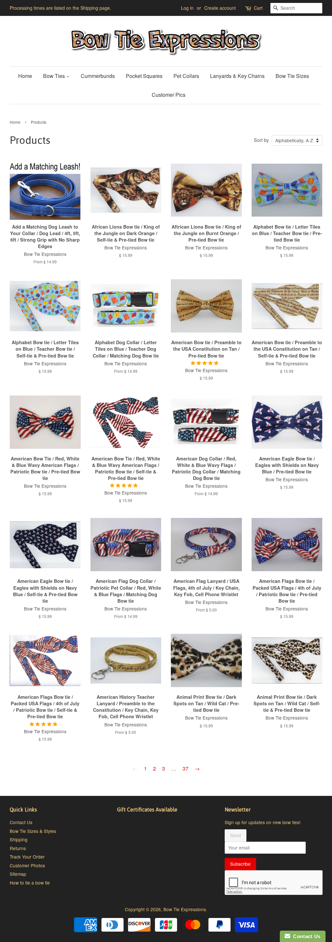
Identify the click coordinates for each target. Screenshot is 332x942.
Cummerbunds (98, 76)
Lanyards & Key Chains (237, 76)
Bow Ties (54, 76)
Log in (187, 8)
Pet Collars (186, 76)
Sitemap (18, 874)
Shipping (19, 839)
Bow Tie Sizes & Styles (33, 831)
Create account (220, 8)
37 (185, 768)
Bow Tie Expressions (184, 909)
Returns (18, 848)
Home (25, 76)
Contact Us (21, 822)
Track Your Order (27, 856)
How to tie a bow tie (30, 882)
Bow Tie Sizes (292, 76)
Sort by (261, 139)
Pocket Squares (144, 76)
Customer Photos (27, 865)
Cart (258, 8)
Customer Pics (168, 94)
